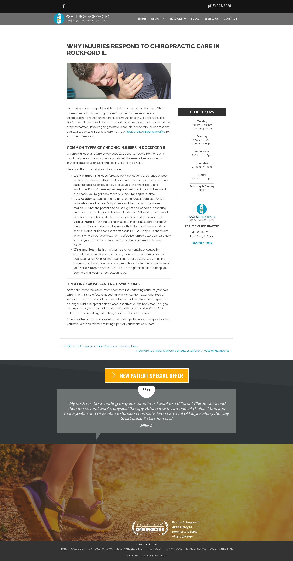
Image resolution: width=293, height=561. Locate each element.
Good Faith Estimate (221, 549)
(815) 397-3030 (219, 5)
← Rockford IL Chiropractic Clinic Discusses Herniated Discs (99, 346)
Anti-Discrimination (101, 549)
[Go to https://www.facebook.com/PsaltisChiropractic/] (63, 6)
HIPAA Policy (154, 549)
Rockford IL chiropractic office (145, 131)
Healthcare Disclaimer (129, 549)
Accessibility (78, 549)
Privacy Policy (173, 549)
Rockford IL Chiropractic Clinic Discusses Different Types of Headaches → (184, 350)
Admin (63, 549)
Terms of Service (196, 549)
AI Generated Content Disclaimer (147, 555)
